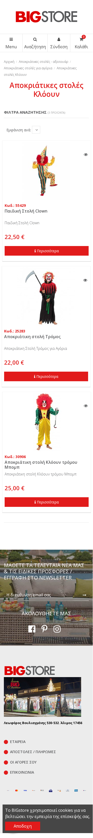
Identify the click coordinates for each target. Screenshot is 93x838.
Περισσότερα (48, 250)
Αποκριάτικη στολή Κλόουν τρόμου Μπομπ (41, 464)
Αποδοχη (23, 826)
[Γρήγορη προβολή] (86, 155)
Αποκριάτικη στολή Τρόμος (32, 336)
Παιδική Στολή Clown (26, 211)
